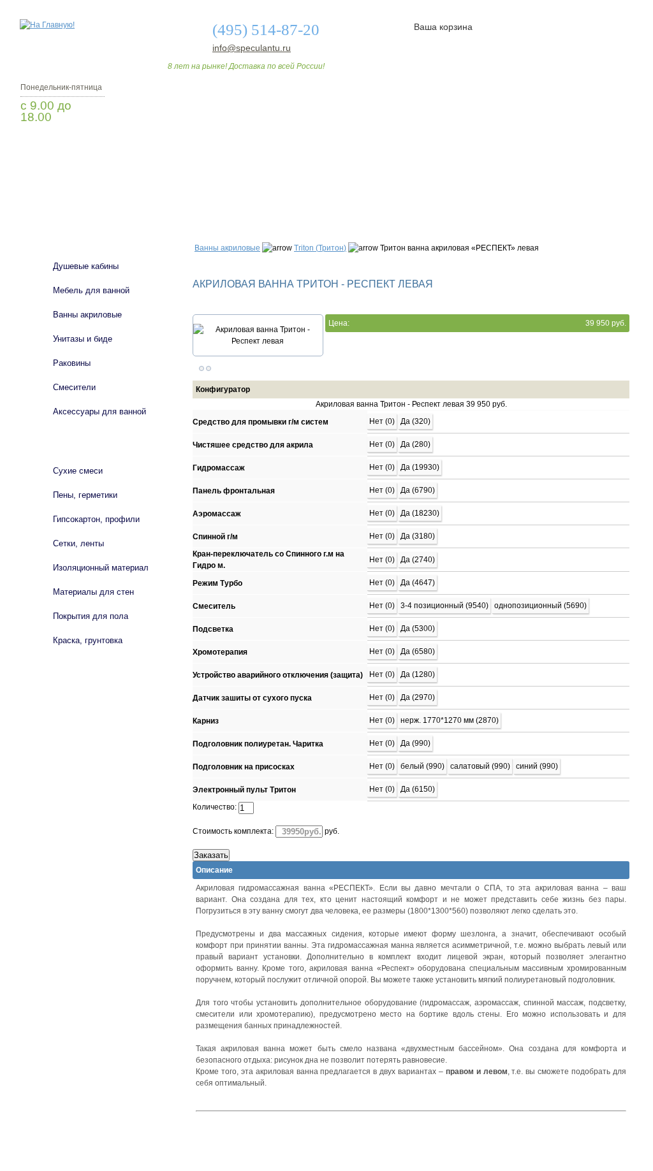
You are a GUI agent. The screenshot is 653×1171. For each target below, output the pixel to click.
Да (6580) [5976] (417, 651)
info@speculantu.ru (250, 48)
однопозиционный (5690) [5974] (540, 605)
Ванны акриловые (227, 248)
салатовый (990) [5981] (480, 766)
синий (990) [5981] (537, 766)
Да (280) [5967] (415, 444)
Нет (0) (382, 421)
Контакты (580, 193)
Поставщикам (493, 193)
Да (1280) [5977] (417, 674)
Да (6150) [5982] (417, 789)
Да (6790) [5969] (417, 490)
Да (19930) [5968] (419, 467)
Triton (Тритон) (320, 248)
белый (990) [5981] (422, 766)
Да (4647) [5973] (417, 582)
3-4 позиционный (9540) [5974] (444, 605)
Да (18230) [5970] (419, 513)
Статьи (411, 193)
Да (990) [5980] (415, 743)
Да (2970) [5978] (417, 697)
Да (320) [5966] (415, 421)
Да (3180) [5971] (417, 536)
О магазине (219, 193)
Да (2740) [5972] (417, 559)
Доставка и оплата (319, 193)
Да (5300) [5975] (417, 628)
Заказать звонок (87, 149)
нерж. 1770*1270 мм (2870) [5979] (449, 720)
